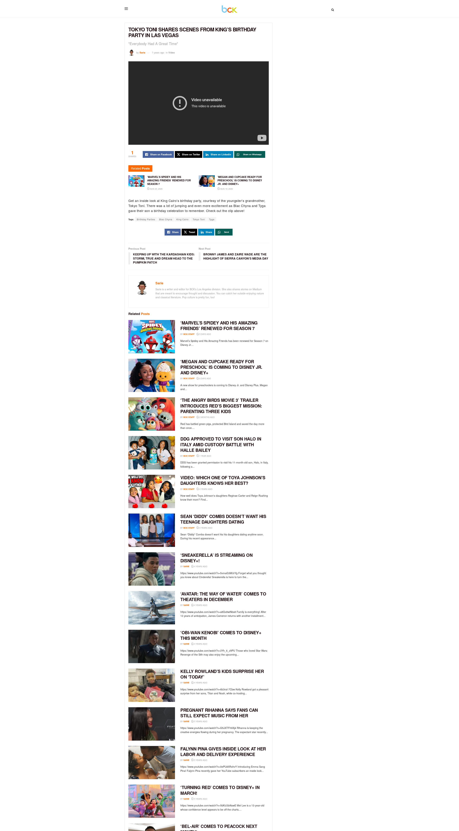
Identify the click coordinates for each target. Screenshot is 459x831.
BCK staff (189, 334)
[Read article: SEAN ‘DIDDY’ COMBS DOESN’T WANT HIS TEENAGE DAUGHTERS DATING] (151, 530)
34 (212, 798)
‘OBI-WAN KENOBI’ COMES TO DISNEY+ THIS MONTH (220, 635)
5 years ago (200, 721)
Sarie (142, 52)
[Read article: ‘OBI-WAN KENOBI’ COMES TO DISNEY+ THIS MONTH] (151, 646)
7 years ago (158, 52)
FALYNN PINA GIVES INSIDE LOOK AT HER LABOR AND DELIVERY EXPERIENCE (223, 751)
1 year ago (205, 455)
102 (218, 527)
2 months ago (207, 417)
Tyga (211, 219)
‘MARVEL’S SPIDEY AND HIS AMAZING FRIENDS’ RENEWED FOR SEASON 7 (219, 325)
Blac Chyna (165, 219)
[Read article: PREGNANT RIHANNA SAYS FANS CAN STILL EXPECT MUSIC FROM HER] (151, 724)
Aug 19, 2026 (226, 188)
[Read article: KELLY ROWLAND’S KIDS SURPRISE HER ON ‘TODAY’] (151, 685)
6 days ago (205, 378)
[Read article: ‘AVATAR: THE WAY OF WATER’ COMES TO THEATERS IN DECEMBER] (151, 607)
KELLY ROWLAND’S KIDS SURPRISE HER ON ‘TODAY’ (222, 674)
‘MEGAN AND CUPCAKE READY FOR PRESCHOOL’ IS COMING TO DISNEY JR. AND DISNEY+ (221, 367)
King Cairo (182, 219)
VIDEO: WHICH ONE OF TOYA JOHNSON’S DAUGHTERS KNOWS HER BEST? (222, 480)
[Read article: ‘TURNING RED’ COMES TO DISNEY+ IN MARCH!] (151, 801)
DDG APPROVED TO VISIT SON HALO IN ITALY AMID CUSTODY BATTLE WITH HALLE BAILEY (220, 444)
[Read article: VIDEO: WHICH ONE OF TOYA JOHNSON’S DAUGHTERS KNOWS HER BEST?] (151, 491)
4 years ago (205, 489)
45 (212, 682)
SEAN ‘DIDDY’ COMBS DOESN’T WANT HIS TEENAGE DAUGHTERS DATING (223, 519)
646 (213, 643)
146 (213, 566)
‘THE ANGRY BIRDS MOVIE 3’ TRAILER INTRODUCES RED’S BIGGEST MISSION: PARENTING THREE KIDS (221, 405)
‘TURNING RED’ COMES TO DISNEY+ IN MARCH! (219, 790)
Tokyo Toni (199, 219)
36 (212, 760)
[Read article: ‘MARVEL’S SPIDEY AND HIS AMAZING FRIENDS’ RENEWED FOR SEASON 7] (151, 336)
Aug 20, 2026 (156, 188)
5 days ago (205, 334)
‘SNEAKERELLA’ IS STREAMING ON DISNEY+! (216, 558)
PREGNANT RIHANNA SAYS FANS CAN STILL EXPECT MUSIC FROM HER (219, 713)
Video (171, 52)
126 (213, 605)
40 (212, 721)
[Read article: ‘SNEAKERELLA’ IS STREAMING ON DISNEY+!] (151, 569)
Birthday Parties (146, 219)
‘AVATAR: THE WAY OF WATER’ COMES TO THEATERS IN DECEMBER (223, 596)
